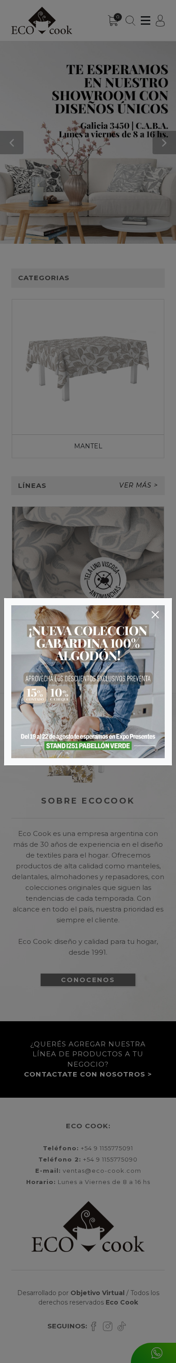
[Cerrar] (155, 614)
